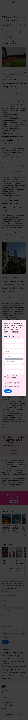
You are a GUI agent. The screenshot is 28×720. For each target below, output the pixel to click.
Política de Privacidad (8, 383)
